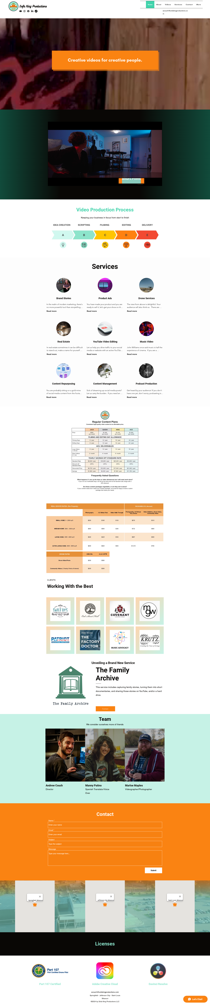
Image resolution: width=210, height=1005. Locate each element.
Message (52, 849)
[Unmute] (55, 182)
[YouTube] (20, 11)
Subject (51, 840)
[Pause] (51, 182)
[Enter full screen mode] (158, 182)
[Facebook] (28, 11)
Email (50, 830)
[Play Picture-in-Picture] (154, 182)
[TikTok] (36, 11)
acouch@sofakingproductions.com (105, 992)
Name (50, 820)
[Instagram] (24, 11)
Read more (52, 311)
